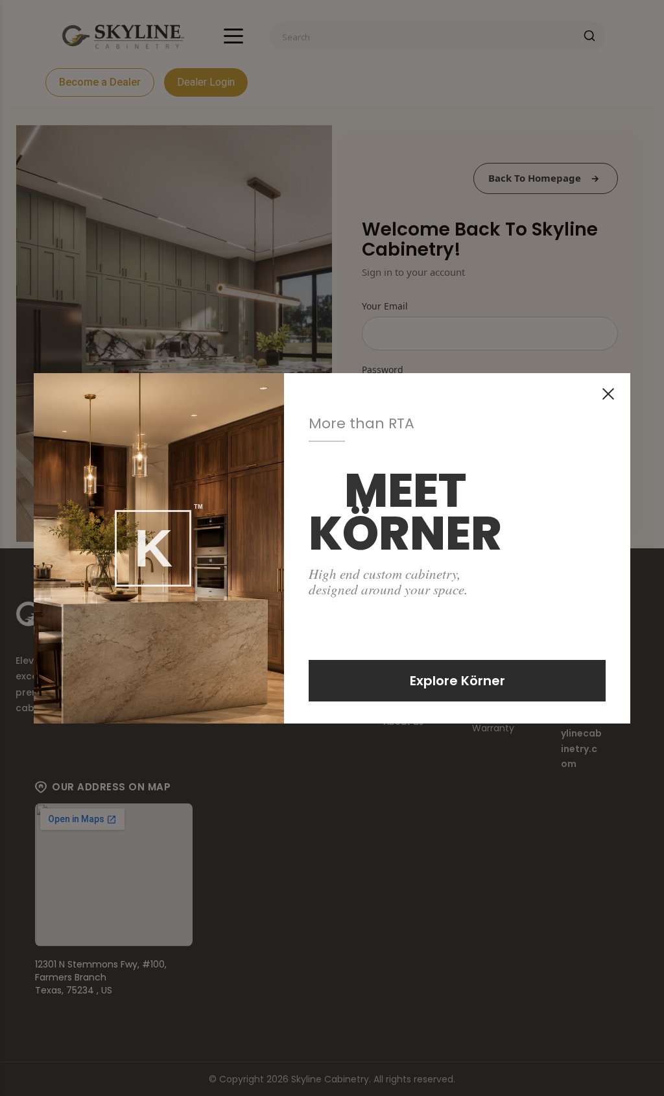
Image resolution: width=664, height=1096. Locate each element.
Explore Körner (457, 681)
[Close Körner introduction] (608, 394)
